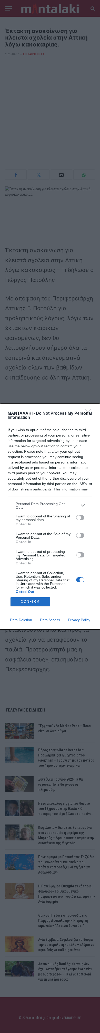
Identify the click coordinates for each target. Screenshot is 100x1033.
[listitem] (50, 505)
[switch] (80, 517)
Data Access (50, 620)
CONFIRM (30, 601)
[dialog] (50, 517)
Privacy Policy (79, 620)
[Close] (90, 414)
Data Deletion (21, 620)
